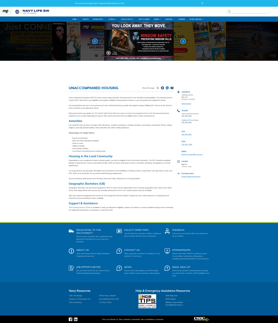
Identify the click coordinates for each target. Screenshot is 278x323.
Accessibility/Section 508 (109, 299)
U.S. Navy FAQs (105, 302)
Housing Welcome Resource (191, 176)
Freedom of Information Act (79, 299)
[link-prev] (95, 41)
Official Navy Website (107, 295)
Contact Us (132, 249)
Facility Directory (136, 229)
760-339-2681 (187, 122)
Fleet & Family (144, 19)
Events (86, 19)
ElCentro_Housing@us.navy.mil (192, 154)
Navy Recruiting (75, 302)
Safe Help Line (171, 295)
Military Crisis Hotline (174, 302)
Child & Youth (126, 19)
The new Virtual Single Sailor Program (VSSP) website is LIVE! (99, 3)
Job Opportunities (88, 267)
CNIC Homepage (75, 295)
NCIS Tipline (171, 299)
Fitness (111, 19)
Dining (156, 19)
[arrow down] (6, 11)
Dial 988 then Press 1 (174, 305)
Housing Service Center (81, 207)
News (128, 267)
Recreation (97, 19)
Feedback (178, 229)
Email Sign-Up (181, 267)
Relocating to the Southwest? (88, 231)
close (202, 3)
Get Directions (186, 103)
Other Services (195, 19)
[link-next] (183, 41)
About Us (82, 249)
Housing (168, 19)
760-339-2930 (187, 134)
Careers (181, 19)
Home (74, 19)
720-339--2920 (187, 144)
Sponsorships (181, 249)
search (229, 11)
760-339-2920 (187, 116)
